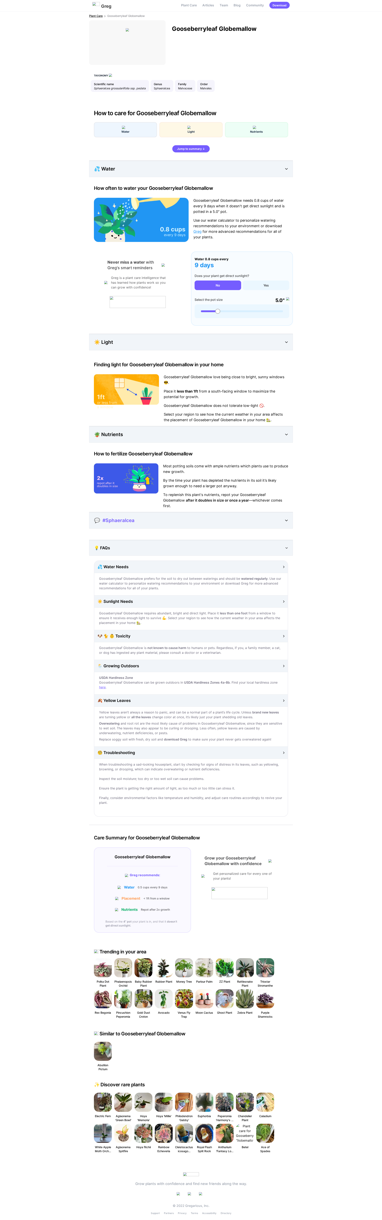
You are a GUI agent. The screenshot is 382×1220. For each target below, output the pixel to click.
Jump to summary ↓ (191, 148)
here (102, 687)
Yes (266, 285)
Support (155, 1213)
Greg (197, 231)
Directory (226, 1213)
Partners (169, 1213)
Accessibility (209, 1213)
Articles (208, 5)
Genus (158, 84)
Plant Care (189, 5)
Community (255, 5)
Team (224, 5)
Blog (237, 5)
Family (182, 84)
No (218, 285)
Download (279, 5)
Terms (194, 1213)
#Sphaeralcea (118, 520)
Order (204, 84)
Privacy (182, 1213)
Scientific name (104, 84)
